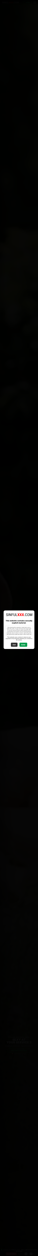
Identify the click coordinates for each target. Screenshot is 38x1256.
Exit (14, 645)
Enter (23, 645)
